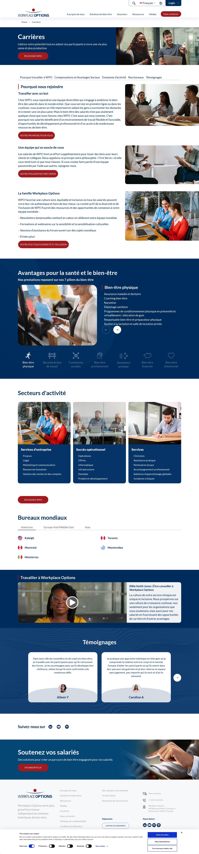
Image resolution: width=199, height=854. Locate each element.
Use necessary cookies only (162, 848)
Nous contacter (170, 14)
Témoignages (154, 77)
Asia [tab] (87, 527)
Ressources (138, 14)
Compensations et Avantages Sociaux (77, 77)
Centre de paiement (115, 826)
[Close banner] (181, 832)
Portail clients (109, 795)
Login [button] (172, 2)
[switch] (52, 846)
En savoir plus (33, 767)
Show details (100, 846)
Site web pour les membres (115, 790)
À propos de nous (75, 14)
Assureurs (122, 14)
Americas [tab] (27, 527)
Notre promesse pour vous (36, 135)
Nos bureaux (136, 77)
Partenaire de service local (115, 800)
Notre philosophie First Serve (38, 173)
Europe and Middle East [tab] (59, 527)
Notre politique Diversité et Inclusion (43, 244)
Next (177, 678)
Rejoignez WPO (33, 56)
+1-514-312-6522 (155, 800)
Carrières (64, 811)
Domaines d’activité (114, 77)
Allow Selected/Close (162, 842)
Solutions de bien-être (101, 14)
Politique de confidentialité (73, 821)
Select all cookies (162, 835)
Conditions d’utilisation (71, 826)
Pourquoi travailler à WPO (36, 77)
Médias (152, 14)
